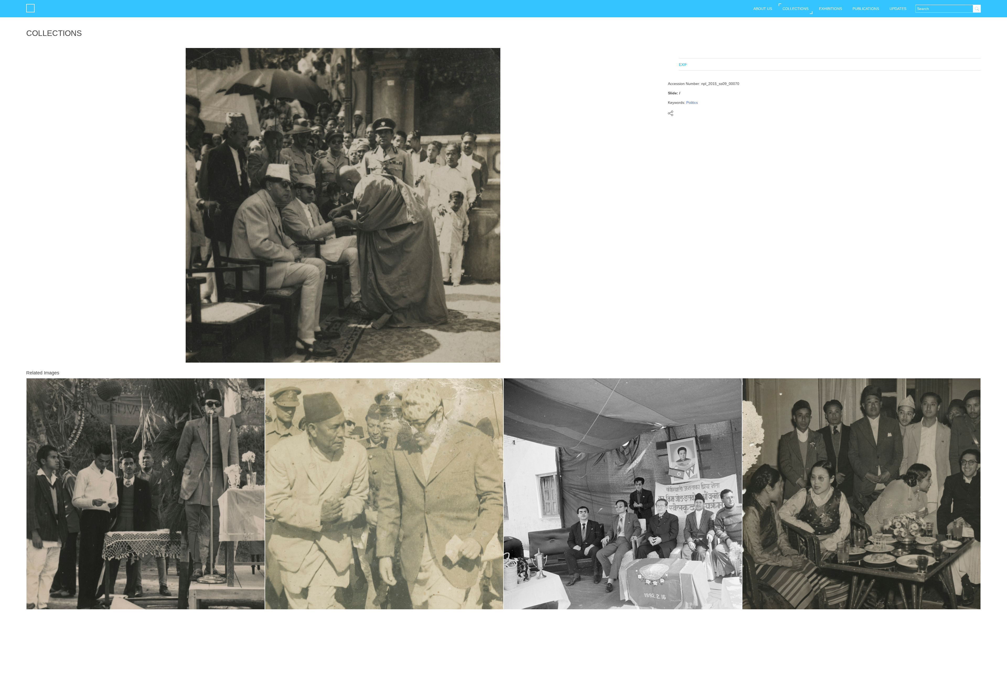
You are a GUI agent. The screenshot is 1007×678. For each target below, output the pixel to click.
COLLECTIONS (795, 9)
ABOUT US (762, 9)
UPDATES (898, 9)
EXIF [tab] (683, 64)
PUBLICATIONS (866, 9)
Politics (692, 102)
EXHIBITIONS (830, 9)
